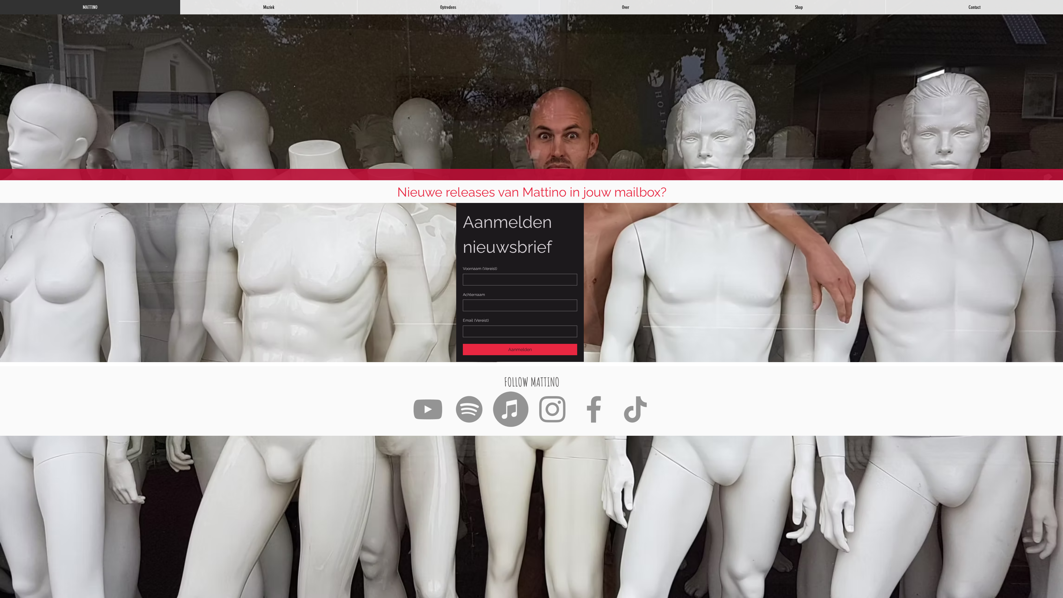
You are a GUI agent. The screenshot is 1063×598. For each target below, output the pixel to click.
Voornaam (480, 268)
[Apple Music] (510, 409)
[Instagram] (552, 409)
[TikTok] (635, 409)
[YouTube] (427, 409)
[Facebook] (594, 409)
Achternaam (474, 294)
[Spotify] (469, 409)
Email (476, 320)
